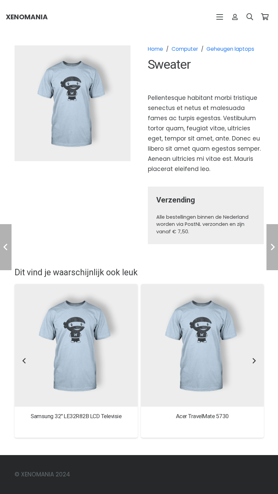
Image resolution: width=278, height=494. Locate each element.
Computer (185, 48)
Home (155, 48)
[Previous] (24, 361)
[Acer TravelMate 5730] (202, 345)
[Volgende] (253, 361)
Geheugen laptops (230, 48)
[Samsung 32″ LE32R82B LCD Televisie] (76, 345)
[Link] (235, 17)
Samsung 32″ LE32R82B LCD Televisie (76, 416)
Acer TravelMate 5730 (202, 416)
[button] (220, 17)
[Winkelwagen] (264, 16)
